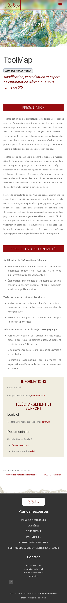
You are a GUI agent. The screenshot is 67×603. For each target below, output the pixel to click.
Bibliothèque (33, 531)
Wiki (32, 451)
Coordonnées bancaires (33, 542)
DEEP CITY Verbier (52, 474)
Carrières (33, 525)
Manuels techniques (33, 519)
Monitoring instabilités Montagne (21, 474)
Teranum (46, 421)
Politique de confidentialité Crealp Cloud (33, 547)
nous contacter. (38, 395)
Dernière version (20, 445)
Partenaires (33, 536)
